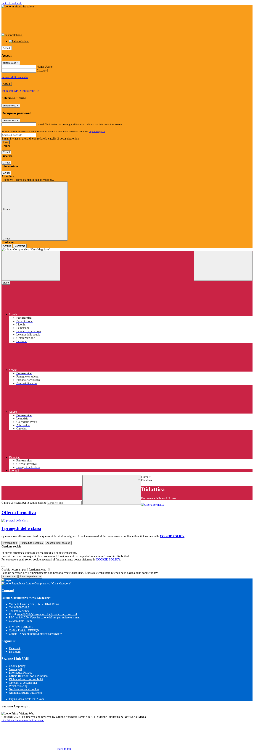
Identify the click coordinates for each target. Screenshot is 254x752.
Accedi (6, 48)
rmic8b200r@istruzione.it (47, 614)
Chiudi (6, 152)
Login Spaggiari (97, 131)
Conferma (20, 245)
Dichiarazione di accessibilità (26, 679)
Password (42, 70)
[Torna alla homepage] (127, 249)
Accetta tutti (58, 543)
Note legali (15, 669)
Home (144, 476)
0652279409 (21, 610)
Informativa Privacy (20, 672)
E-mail (40, 124)
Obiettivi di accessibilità (23, 682)
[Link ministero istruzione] (17, 6)
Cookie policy (17, 665)
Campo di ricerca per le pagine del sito (23, 502)
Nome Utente (44, 66)
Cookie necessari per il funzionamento (24, 569)
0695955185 (21, 607)
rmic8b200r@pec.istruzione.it (48, 617)
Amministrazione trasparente (25, 692)
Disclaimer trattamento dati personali (22, 720)
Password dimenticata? (14, 77)
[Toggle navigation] (30, 266)
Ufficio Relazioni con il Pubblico (28, 676)
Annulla (7, 245)
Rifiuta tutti (32, 543)
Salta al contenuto (11, 3)
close (6, 282)
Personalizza (10, 543)
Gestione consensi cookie (24, 689)
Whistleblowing (18, 686)
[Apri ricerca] (223, 266)
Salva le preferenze (30, 576)
